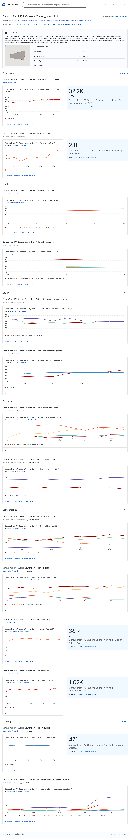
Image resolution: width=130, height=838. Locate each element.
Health (28, 24)
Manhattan (28, 20)
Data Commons (13, 5)
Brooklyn (36, 20)
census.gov (12, 94)
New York (11, 20)
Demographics (57, 24)
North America (81, 20)
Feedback (124, 5)
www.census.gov (38, 65)
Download (9, 124)
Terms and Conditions (110, 835)
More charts (124, 73)
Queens (55, 20)
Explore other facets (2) (11, 83)
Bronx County (19, 20)
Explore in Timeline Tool (29, 124)
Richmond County (46, 20)
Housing (68, 24)
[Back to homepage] (3, 4)
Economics (19, 24)
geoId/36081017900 (121, 16)
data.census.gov (21, 419)
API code (17, 124)
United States (70, 20)
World (89, 20)
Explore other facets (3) (10, 571)
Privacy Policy (123, 835)
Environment (78, 24)
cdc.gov (11, 202)
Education (45, 24)
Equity (36, 24)
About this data (21, 94)
